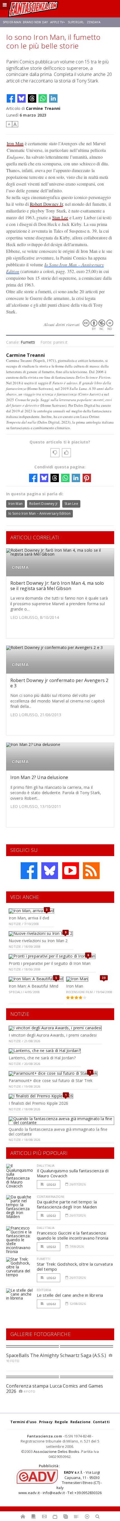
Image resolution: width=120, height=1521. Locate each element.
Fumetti (28, 342)
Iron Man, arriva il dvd (29, 918)
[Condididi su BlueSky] (21, 98)
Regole (61, 1421)
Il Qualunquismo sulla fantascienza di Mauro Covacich (73, 1173)
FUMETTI (43, 1258)
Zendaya (93, 22)
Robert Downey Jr (46, 204)
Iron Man (15, 143)
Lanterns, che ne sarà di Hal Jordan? (42, 1057)
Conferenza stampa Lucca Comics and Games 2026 (54, 1388)
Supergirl (76, 22)
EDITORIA (44, 1289)
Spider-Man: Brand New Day (25, 22)
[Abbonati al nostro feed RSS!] (91, 870)
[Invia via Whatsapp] (42, 98)
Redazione (80, 1421)
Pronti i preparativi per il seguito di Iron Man (49, 963)
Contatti (101, 1421)
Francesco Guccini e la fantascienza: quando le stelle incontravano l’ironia (73, 1235)
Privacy (45, 1421)
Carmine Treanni (43, 108)
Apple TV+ (57, 22)
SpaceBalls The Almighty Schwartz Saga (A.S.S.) (56, 1355)
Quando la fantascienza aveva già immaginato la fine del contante (58, 1132)
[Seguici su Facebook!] (29, 870)
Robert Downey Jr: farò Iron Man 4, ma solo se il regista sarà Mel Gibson (57, 585)
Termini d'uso (23, 1421)
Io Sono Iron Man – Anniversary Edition (39, 513)
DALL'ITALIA (46, 1165)
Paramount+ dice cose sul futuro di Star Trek (50, 1080)
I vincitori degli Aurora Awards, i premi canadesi (53, 1035)
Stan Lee (60, 217)
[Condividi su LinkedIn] (53, 98)
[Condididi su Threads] (32, 98)
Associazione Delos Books (56, 1451)
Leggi (51, 1184)
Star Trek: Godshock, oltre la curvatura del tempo (75, 1266)
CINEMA (20, 567)
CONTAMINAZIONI (50, 1196)
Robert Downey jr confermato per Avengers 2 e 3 (59, 683)
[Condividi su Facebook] (11, 98)
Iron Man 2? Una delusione (39, 777)
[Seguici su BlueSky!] (49, 870)
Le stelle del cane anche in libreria (70, 1295)
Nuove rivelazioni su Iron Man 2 (38, 940)
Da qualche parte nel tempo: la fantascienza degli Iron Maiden (67, 1204)
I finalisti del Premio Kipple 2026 (38, 1103)
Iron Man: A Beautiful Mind (33, 986)
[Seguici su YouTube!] (70, 870)
